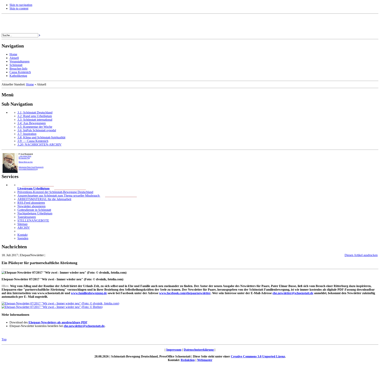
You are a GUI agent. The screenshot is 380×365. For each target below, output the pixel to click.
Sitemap (22, 224)
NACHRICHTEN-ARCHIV (39, 144)
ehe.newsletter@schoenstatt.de (84, 326)
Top (4, 339)
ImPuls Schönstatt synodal (36, 130)
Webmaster (204, 360)
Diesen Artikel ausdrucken (361, 255)
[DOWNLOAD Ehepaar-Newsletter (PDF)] (60, 303)
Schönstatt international (34, 119)
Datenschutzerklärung (199, 349)
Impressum (173, 349)
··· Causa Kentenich (32, 141)
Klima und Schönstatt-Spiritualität (41, 137)
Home (30, 84)
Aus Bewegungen (31, 123)
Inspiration (26, 134)
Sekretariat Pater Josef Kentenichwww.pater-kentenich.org (31, 168)
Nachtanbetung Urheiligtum (34, 213)
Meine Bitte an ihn (26, 162)
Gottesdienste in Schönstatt (34, 209)
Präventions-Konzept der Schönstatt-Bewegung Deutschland (55, 192)
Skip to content (19, 8)
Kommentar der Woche (34, 126)
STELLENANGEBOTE (33, 220)
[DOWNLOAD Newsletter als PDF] (52, 307)
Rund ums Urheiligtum (34, 116)
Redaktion (188, 360)
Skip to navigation (21, 5)
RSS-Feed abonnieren (31, 202)
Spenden (22, 238)
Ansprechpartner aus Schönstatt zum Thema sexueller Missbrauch (58, 195)
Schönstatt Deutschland (34, 112)
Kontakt (22, 234)
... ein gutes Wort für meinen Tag (25, 157)
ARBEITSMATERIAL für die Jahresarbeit (44, 199)
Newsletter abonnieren (31, 206)
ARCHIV (23, 227)
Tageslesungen (26, 217)
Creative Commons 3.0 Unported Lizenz (258, 356)
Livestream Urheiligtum (33, 188)
